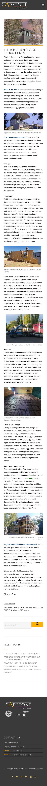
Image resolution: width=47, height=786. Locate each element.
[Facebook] (12, 594)
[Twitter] (15, 594)
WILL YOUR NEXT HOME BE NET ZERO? (20, 663)
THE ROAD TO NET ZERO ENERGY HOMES (22, 654)
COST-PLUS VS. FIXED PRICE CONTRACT (21, 666)
